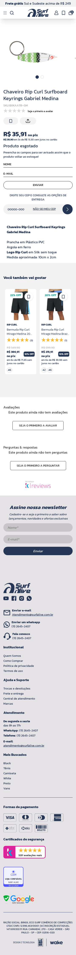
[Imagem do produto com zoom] (33, 52)
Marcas (8, 703)
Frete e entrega (13, 693)
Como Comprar (13, 661)
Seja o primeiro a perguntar (38, 465)
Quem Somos (12, 656)
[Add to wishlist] (10, 121)
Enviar (38, 185)
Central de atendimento (19, 698)
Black (7, 763)
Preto (7, 783)
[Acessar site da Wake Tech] (56, 942)
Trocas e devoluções (16, 688)
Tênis (7, 768)
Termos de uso (13, 671)
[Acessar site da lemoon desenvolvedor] (30, 942)
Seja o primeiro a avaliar (38, 425)
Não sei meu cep (44, 209)
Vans (6, 788)
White (7, 778)
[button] (37, 77)
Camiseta (9, 773)
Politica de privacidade (18, 666)
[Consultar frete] (67, 209)
